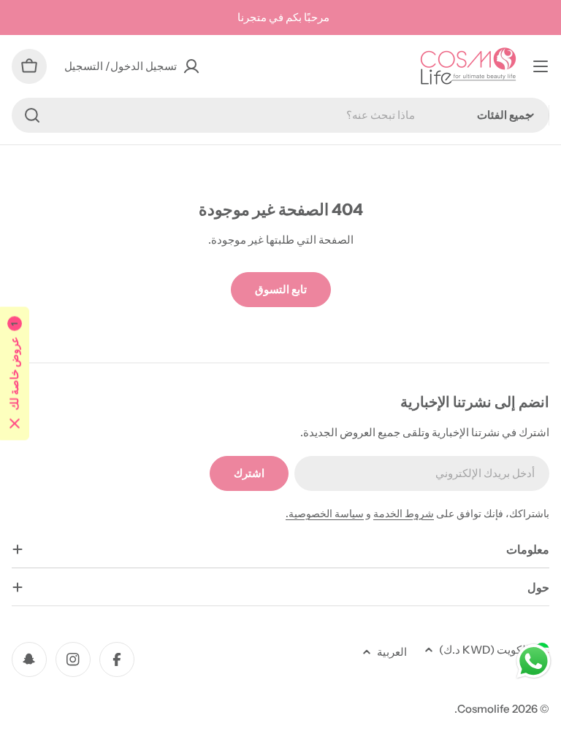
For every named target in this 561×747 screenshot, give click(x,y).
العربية (392, 652)
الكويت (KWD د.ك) (484, 650)
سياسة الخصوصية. (325, 513)
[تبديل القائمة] (540, 66)
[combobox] (280, 115)
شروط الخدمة (403, 513)
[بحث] (32, 115)
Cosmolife (483, 709)
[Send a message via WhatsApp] (534, 661)
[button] (14, 374)
